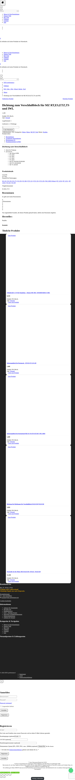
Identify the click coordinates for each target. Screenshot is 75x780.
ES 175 (14, 181)
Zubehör (6, 21)
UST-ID (5, 739)
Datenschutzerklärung (25, 677)
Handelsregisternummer (10, 743)
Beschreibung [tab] (10, 137)
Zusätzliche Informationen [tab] (13, 138)
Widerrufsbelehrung (9, 616)
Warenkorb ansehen (5, 772)
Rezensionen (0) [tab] (10, 140)
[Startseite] (18, 37)
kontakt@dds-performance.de (10, 597)
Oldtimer (6, 19)
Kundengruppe (7, 736)
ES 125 (4, 181)
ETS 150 (36, 181)
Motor (5, 92)
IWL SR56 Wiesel (50, 181)
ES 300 (24, 181)
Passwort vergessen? (6, 703)
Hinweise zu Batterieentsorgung (13, 614)
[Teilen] (7, 775)
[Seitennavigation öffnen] (2, 3)
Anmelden (4, 710)
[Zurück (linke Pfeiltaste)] (1, 777)
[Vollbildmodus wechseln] (4, 775)
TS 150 (13, 183)
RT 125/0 (59, 181)
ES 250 (19, 181)
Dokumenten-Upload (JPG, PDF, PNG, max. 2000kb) (18, 746)
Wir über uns (7, 609)
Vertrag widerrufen (37, 778)
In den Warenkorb (8, 129)
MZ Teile (6, 17)
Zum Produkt (12, 235)
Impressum (22, 674)
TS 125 (8, 183)
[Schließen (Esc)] (10, 775)
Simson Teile (7, 16)
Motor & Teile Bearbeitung (11, 14)
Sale (5, 22)
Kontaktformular (5, 594)
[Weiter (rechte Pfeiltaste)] (4, 777)
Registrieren (4, 715)
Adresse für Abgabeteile (11, 608)
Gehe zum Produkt (13, 302)
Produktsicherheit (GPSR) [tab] (13, 142)
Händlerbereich (8, 611)
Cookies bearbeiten (5, 601)
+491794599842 (7, 596)
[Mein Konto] (1, 7)
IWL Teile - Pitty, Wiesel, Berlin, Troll (15, 89)
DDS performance (9, 82)
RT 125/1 (65, 181)
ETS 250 (41, 181)
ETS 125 (30, 181)
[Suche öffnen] (1, 9)
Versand (7, 118)
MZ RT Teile (34, 132)
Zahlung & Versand (9, 617)
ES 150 (9, 181)
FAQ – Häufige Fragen (10, 613)
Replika (45, 132)
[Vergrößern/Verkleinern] (1, 775)
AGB (21, 676)
